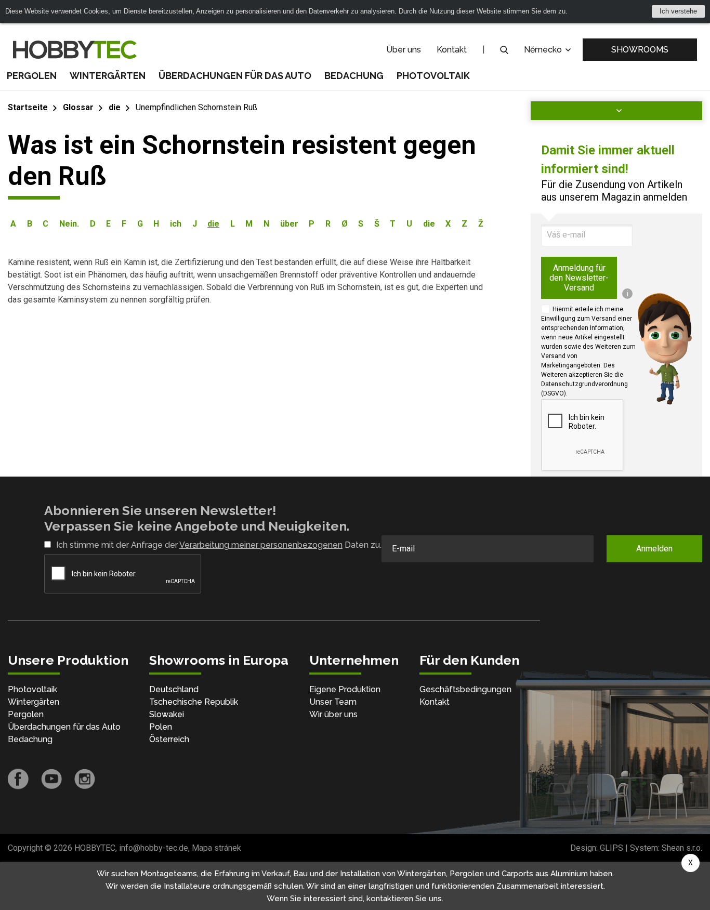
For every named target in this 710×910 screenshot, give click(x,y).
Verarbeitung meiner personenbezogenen (261, 545)
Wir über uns (333, 714)
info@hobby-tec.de (153, 848)
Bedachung (354, 75)
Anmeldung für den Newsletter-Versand (579, 278)
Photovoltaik (433, 75)
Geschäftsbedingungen (465, 689)
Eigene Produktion (344, 689)
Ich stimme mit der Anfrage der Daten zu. (219, 545)
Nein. (69, 224)
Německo (544, 50)
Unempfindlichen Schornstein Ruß (196, 107)
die (115, 107)
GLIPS (611, 848)
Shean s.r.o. (682, 848)
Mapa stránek (216, 848)
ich (175, 224)
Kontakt (452, 50)
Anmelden (654, 548)
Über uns (403, 50)
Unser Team (333, 702)
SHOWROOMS (639, 50)
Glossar (78, 107)
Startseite (28, 107)
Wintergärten (108, 75)
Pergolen (32, 75)
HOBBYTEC (94, 848)
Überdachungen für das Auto (235, 75)
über (289, 224)
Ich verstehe (678, 11)
